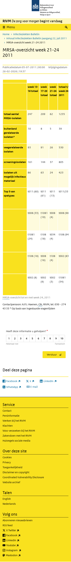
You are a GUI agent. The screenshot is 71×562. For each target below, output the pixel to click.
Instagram (21, 550)
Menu (11, 27)
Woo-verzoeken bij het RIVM (19, 430)
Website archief (11, 482)
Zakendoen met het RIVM (17, 435)
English (7, 498)
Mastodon (21, 555)
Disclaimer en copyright (16, 472)
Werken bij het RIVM (14, 420)
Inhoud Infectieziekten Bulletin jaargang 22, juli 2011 (36, 38)
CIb (40, 304)
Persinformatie (11, 415)
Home (6, 34)
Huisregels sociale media (16, 440)
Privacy (7, 462)
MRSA (6, 297)
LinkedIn (20, 540)
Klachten (8, 425)
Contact (7, 410)
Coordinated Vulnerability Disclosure (23, 477)
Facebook (21, 535)
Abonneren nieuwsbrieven (18, 520)
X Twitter (20, 530)
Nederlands (9, 503)
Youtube (20, 545)
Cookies (7, 457)
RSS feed (8, 525)
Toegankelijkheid (12, 467)
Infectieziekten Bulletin (26, 34)
